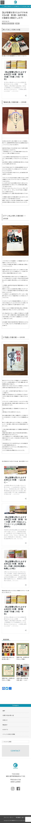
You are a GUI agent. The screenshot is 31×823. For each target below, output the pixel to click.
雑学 (17, 23)
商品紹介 (5, 725)
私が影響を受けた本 (8, 23)
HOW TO (5, 729)
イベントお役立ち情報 (9, 734)
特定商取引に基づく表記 (21, 817)
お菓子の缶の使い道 (8, 715)
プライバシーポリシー (9, 817)
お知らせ (5, 720)
